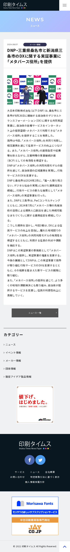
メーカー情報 (13, 360)
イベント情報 (13, 352)
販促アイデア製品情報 (19, 376)
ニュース (11, 344)
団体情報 (11, 368)
